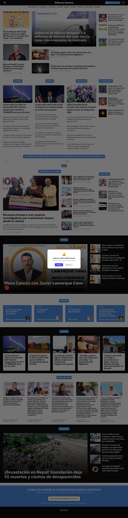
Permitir (59, 265)
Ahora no (68, 265)
